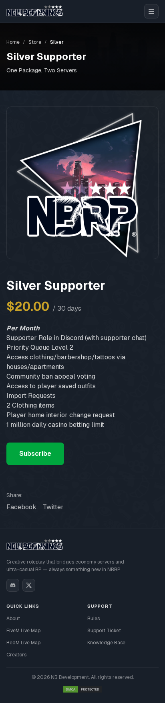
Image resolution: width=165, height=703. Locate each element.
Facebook (21, 507)
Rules (93, 618)
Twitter (53, 507)
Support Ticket (104, 630)
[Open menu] (151, 11)
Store (34, 42)
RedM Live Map (23, 642)
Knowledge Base (106, 642)
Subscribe (35, 453)
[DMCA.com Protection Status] (82, 689)
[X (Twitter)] (28, 585)
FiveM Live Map (23, 630)
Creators (16, 655)
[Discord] (12, 585)
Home (13, 42)
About (13, 618)
